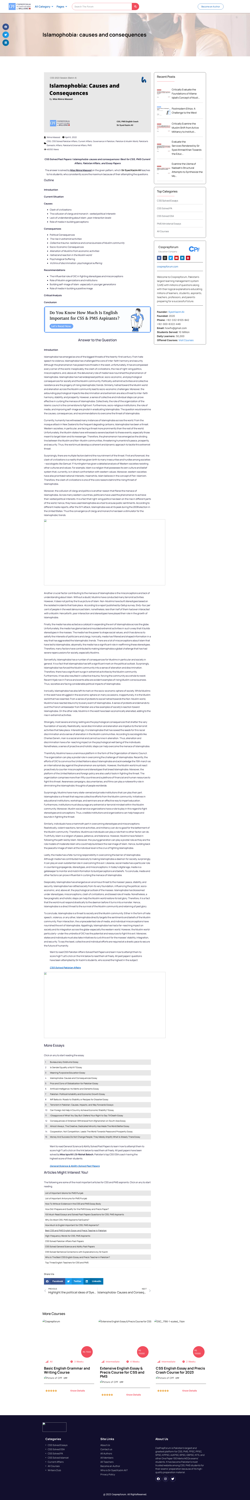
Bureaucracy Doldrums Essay (64, 1062)
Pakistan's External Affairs (75, 145)
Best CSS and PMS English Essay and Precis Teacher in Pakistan (76, 1230)
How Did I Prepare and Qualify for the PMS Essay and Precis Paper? (77, 1209)
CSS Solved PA (164, 208)
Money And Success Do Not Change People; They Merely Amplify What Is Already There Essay (95, 1136)
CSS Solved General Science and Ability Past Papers (70, 1246)
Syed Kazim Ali (176, 312)
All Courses (163, 231)
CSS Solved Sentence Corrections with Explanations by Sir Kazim (76, 1251)
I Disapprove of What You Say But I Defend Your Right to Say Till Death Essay (86, 1115)
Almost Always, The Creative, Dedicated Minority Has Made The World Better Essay (89, 1126)
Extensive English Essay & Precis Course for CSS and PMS (122, 1372)
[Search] (135, 6)
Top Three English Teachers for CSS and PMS (67, 1262)
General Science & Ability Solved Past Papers (75, 1166)
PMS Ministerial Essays (169, 223)
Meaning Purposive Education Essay (67, 1072)
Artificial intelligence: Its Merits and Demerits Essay (74, 1088)
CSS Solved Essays (167, 200)
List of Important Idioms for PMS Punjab (64, 1193)
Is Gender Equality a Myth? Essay (66, 1067)
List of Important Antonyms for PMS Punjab (66, 1198)
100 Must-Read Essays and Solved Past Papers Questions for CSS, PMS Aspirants (84, 1214)
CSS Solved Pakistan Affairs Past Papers (64, 1241)
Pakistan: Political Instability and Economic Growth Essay (77, 1094)
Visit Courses (186, 340)
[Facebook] (158, 1479)
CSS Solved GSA (165, 216)
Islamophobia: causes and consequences (95, 34)
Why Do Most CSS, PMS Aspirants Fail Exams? (67, 1219)
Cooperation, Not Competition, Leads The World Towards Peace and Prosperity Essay (91, 1131)
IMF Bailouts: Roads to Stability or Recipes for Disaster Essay (79, 1099)
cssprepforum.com (167, 266)
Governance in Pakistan (104, 141)
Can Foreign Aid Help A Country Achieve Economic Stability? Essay (82, 1110)
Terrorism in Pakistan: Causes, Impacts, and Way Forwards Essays (81, 1104)
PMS (90, 145)
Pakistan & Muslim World (127, 141)
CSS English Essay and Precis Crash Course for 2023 (180, 1370)
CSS (49, 141)
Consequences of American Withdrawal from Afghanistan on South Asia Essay (88, 1120)
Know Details (77, 1390)
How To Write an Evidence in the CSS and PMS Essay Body (73, 1203)
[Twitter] (173, 1479)
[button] (44, 6)
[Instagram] (165, 1479)
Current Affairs (85, 141)
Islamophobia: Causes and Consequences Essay (73, 1078)
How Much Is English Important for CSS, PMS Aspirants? (72, 1225)
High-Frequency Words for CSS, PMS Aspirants (67, 1235)
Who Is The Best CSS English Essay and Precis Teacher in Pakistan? (77, 1257)
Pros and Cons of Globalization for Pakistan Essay (74, 1083)
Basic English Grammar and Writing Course (67, 1370)
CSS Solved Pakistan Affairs (64, 141)
